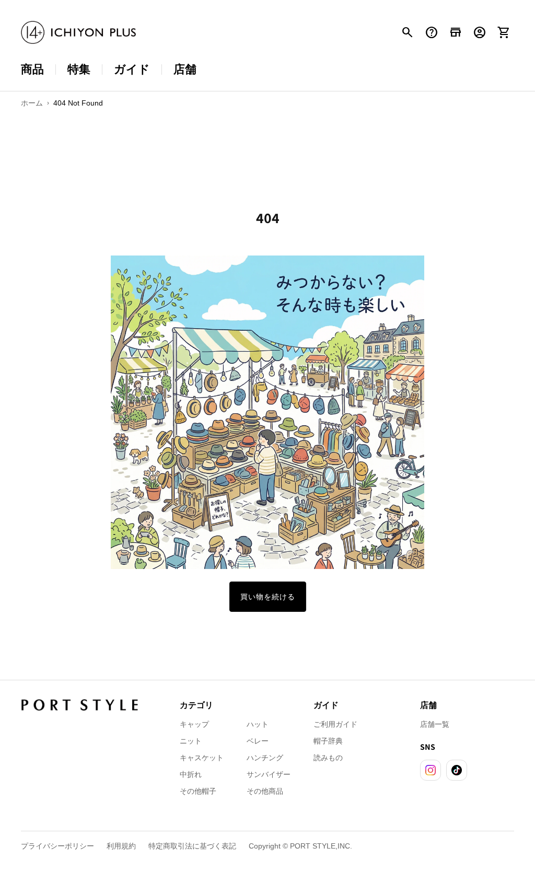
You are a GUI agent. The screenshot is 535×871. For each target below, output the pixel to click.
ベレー (258, 741)
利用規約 (121, 846)
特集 (78, 69)
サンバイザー (268, 774)
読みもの (328, 757)
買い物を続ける (267, 597)
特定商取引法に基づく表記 (192, 846)
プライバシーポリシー (57, 846)
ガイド (132, 69)
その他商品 (265, 791)
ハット (258, 724)
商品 (32, 69)
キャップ (194, 724)
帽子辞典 (328, 741)
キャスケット (202, 757)
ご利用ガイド (335, 724)
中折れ (191, 774)
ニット (191, 741)
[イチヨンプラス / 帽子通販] (78, 32)
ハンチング (265, 757)
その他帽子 (198, 791)
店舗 (184, 69)
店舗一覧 (434, 724)
